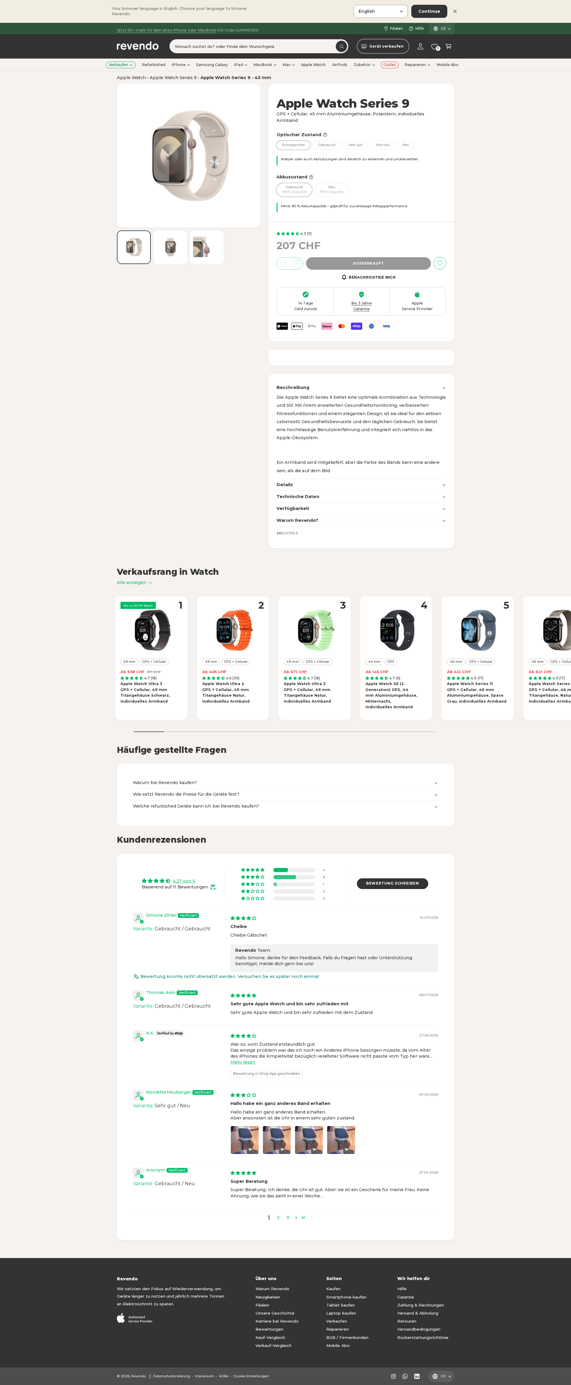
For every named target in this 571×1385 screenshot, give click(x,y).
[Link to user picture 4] (341, 1140)
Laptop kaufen (341, 1313)
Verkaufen (118, 64)
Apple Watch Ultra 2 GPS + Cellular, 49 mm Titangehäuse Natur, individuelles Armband (226, 692)
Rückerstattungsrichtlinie (422, 1337)
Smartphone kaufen (346, 1297)
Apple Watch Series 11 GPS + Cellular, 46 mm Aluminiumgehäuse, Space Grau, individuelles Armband (476, 692)
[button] (448, 47)
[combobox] (259, 47)
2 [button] (278, 1217)
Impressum (204, 1376)
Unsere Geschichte (274, 1313)
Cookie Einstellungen (251, 1376)
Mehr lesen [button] (242, 1062)
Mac (287, 64)
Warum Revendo (272, 1288)
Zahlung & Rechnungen (420, 1305)
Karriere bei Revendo (277, 1321)
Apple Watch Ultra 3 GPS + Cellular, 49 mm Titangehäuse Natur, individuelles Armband (307, 692)
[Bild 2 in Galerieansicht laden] (170, 247)
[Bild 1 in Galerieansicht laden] (134, 247)
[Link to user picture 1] (244, 1140)
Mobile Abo (337, 1345)
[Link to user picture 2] (277, 1140)
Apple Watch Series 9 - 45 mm (235, 77)
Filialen (396, 28)
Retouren (406, 1321)
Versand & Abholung (417, 1313)
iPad (238, 64)
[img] (243, 918)
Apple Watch (131, 77)
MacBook (262, 64)
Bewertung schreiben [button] (392, 883)
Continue (429, 11)
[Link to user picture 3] (309, 1140)
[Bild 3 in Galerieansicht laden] (207, 247)
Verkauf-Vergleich (273, 1345)
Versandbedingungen (418, 1329)
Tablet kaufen (340, 1305)
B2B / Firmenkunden (347, 1337)
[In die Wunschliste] (440, 263)
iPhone (178, 64)
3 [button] (287, 1217)
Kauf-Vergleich (270, 1337)
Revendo (138, 1376)
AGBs (223, 1376)
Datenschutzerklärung (171, 1376)
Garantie (405, 1297)
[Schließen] (455, 11)
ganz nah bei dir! (182, 28)
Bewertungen (269, 1329)
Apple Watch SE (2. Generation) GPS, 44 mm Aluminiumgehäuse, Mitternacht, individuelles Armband (391, 695)
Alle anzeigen (131, 582)
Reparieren (415, 64)
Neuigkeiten (267, 1297)
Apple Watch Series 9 (173, 77)
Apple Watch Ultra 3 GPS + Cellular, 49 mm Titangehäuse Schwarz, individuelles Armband (145, 692)
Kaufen (333, 1288)
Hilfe (419, 28)
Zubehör (362, 64)
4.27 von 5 (184, 881)
